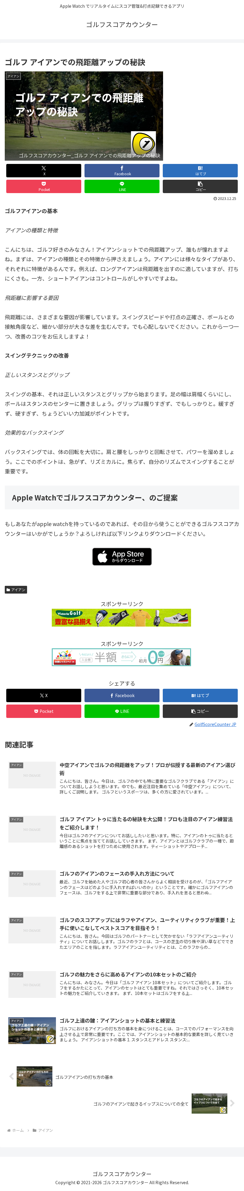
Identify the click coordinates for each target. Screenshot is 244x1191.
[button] (200, 186)
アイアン (18, 589)
